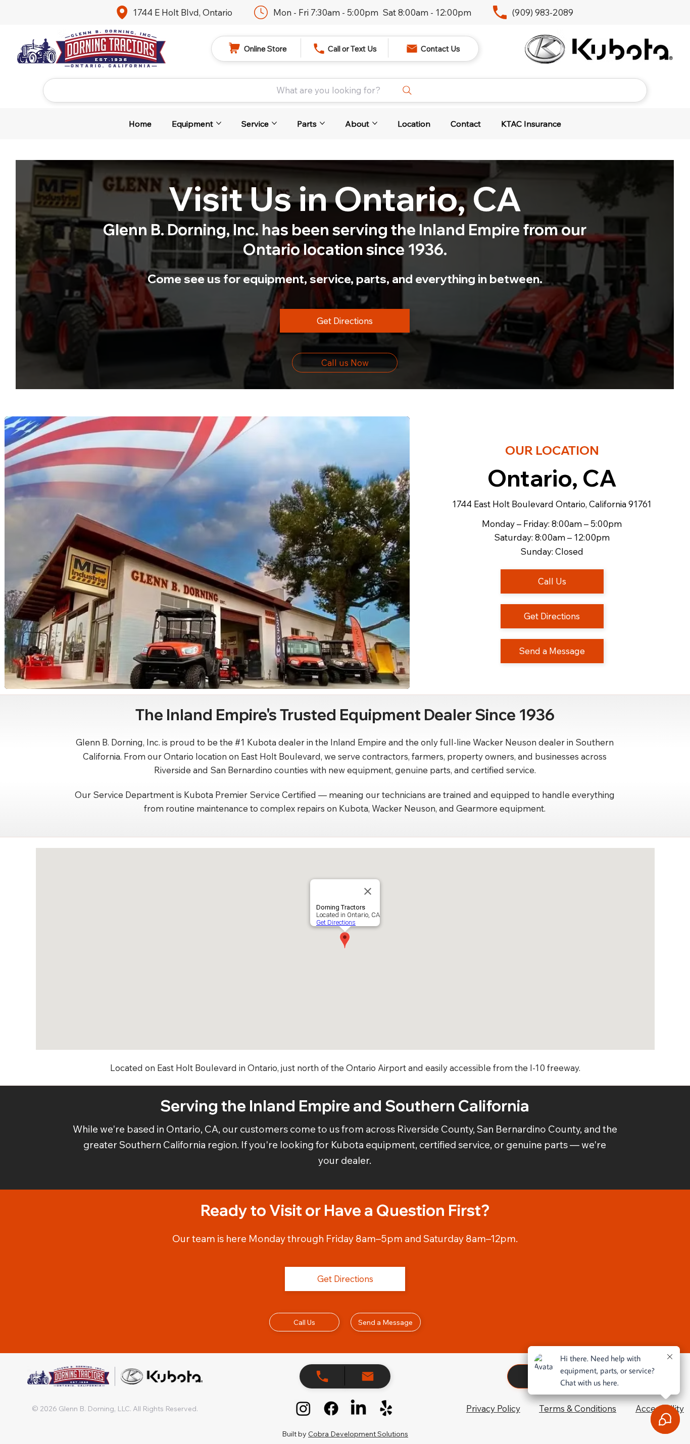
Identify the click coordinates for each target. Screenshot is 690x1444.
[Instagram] (303, 1408)
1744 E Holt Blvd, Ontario (182, 12)
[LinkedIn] (358, 1408)
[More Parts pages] (322, 123)
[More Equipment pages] (218, 123)
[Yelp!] (386, 1408)
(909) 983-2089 (542, 12)
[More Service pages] (274, 123)
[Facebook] (331, 1408)
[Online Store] (322, 1376)
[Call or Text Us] (368, 1376)
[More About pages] (374, 123)
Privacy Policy (493, 1408)
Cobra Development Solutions (358, 1433)
